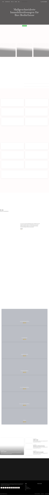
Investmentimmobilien (24, 403)
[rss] (9, 487)
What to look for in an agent (38, 452)
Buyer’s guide (3, 451)
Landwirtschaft (24, 354)
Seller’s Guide (35, 439)
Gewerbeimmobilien (24, 387)
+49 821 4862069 (44, 1)
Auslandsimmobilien (24, 321)
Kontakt (16, 1)
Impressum (42, 493)
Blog (18, 1)
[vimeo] (19, 487)
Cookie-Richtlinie (47, 493)
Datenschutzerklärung (37, 493)
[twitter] (11, 487)
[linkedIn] (15, 487)
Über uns (12, 1)
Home (3, 1)
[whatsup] (3, 487)
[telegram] (5, 487)
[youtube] (17, 487)
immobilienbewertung (27, 488)
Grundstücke (24, 337)
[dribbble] (13, 487)
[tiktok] (7, 487)
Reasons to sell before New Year (39, 446)
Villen (24, 420)
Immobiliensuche (7, 1)
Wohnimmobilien (24, 370)
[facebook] (1, 487)
